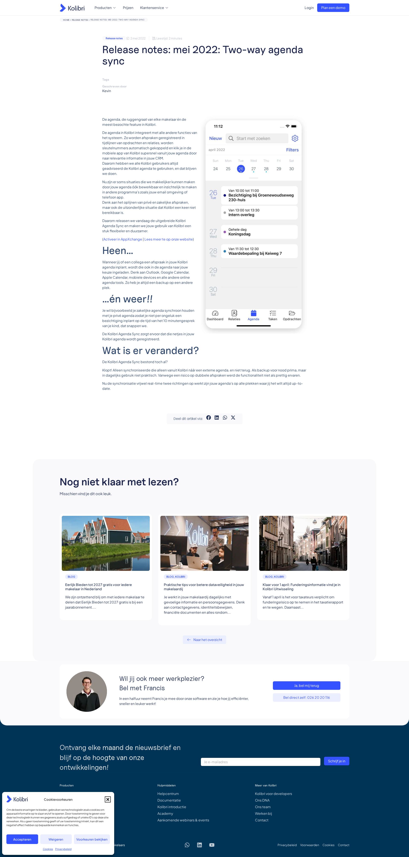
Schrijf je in (336, 761)
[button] (108, 799)
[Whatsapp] (187, 845)
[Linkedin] (199, 845)
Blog (71, 576)
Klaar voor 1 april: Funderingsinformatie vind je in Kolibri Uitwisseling (301, 586)
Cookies (48, 849)
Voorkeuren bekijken (92, 839)
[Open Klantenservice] (166, 7)
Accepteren (22, 839)
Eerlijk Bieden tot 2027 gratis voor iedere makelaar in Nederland (98, 586)
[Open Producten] (114, 7)
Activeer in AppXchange (122, 239)
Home (66, 20)
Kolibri (180, 576)
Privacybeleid (63, 849)
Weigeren (56, 839)
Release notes (80, 20)
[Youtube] (212, 845)
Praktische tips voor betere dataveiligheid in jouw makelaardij (204, 586)
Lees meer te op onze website (168, 239)
